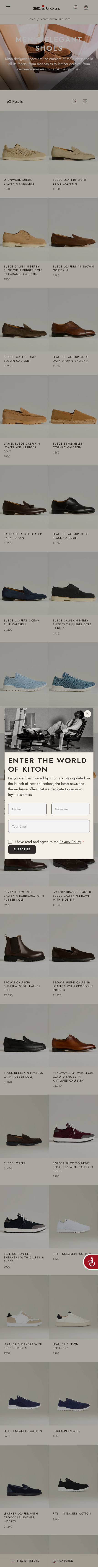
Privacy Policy (70, 841)
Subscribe (22, 849)
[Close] (87, 714)
